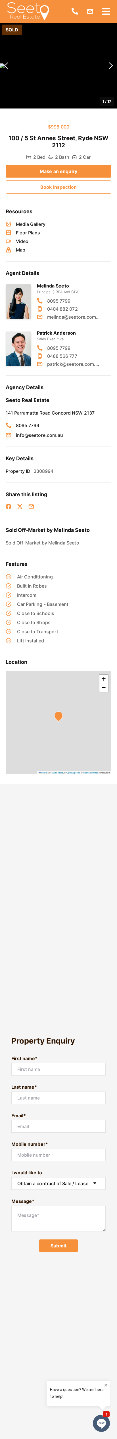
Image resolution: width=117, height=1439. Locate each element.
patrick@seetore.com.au (73, 364)
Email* (18, 1115)
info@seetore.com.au (39, 435)
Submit (58, 1246)
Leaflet (44, 772)
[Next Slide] (111, 66)
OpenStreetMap (90, 772)
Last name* (24, 1087)
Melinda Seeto (53, 286)
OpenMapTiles (73, 772)
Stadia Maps (57, 772)
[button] (58, 65)
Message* (22, 1201)
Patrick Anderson (56, 333)
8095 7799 (58, 301)
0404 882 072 (62, 309)
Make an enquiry (58, 171)
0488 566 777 (62, 356)
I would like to (26, 1172)
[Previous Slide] (6, 66)
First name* (24, 1058)
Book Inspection (58, 187)
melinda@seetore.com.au (73, 317)
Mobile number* (29, 1144)
